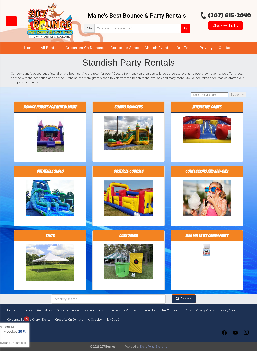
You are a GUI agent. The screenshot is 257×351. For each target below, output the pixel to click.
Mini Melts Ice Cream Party (206, 235)
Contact (226, 48)
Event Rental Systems (153, 346)
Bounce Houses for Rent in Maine (50, 107)
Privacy (206, 48)
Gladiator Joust (94, 310)
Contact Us (149, 310)
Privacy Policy (205, 310)
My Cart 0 (113, 319)
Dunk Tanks (128, 235)
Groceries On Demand (85, 48)
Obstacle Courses (128, 171)
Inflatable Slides (50, 171)
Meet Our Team (169, 310)
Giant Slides (44, 310)
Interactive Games (206, 107)
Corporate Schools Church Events (140, 48)
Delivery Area (227, 310)
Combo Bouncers (128, 107)
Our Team (185, 48)
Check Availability (225, 26)
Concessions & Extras (123, 310)
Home (29, 48)
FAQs (187, 310)
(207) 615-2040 (229, 16)
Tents (50, 235)
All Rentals (50, 48)
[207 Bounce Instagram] (246, 332)
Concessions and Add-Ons (206, 171)
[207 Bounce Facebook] (224, 332)
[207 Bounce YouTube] (235, 332)
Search (185, 299)
